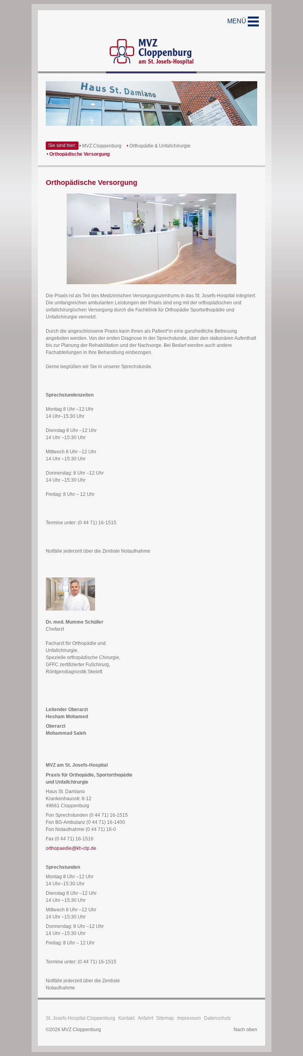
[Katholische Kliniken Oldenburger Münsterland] (151, 41)
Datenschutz (217, 1018)
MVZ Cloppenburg (102, 146)
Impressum (189, 1018)
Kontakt (126, 1018)
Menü (237, 21)
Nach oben (245, 1029)
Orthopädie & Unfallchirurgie (160, 146)
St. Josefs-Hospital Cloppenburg (80, 1018)
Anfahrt (145, 1018)
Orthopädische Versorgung (79, 154)
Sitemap (165, 1018)
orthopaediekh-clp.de (71, 848)
